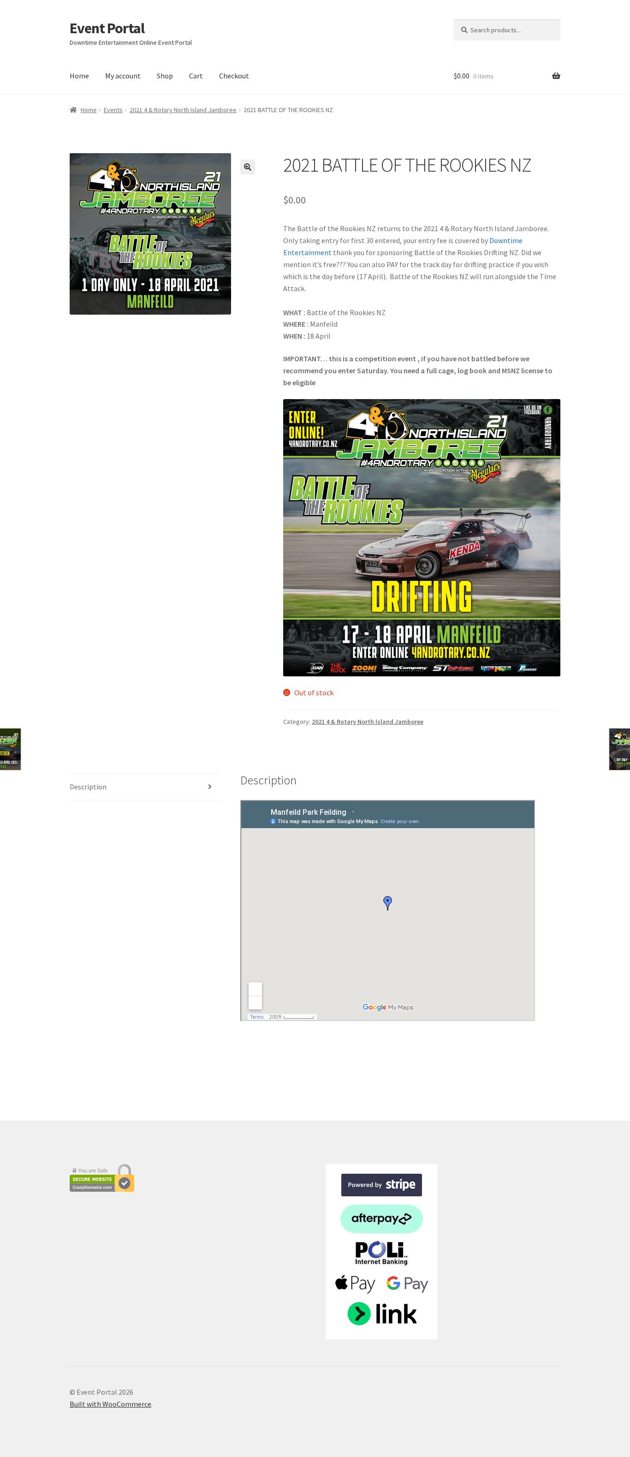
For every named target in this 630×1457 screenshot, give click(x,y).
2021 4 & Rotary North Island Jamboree (183, 110)
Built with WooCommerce (110, 1404)
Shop (165, 75)
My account (123, 75)
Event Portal (107, 28)
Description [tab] (88, 786)
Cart (196, 75)
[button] (247, 167)
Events (113, 110)
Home (79, 75)
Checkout (234, 75)
